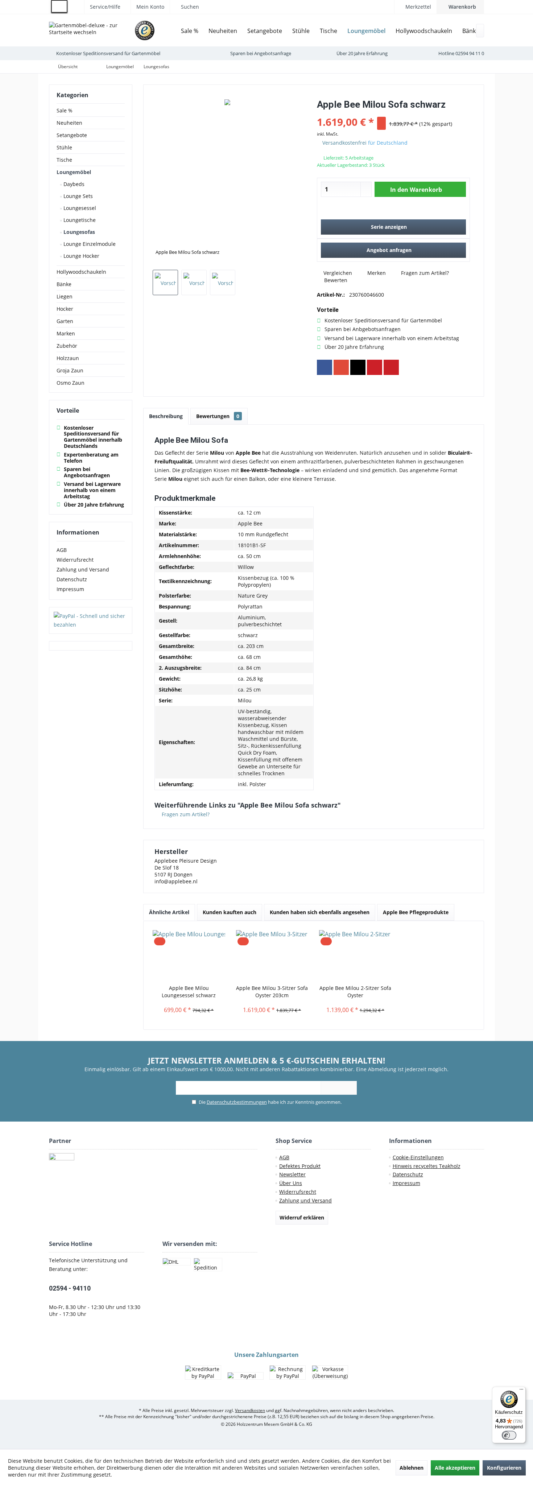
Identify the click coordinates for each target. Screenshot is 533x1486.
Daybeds (73, 184)
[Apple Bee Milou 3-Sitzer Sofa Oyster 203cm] (272, 955)
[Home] (170, 31)
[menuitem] (460, 7)
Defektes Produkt (300, 1166)
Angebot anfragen (389, 250)
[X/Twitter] (357, 367)
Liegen (65, 296)
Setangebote (72, 135)
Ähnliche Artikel (169, 912)
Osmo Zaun (70, 382)
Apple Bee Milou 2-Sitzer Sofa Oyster (355, 992)
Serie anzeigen (389, 226)
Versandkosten (250, 1410)
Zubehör (67, 345)
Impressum (70, 589)
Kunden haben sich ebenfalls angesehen (319, 912)
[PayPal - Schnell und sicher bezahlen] (91, 620)
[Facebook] (324, 367)
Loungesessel (79, 208)
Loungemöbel (74, 172)
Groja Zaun (70, 370)
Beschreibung (166, 416)
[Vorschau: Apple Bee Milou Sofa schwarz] (165, 282)
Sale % (65, 110)
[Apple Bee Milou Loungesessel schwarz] (189, 955)
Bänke (64, 284)
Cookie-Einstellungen (418, 1157)
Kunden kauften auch (229, 912)
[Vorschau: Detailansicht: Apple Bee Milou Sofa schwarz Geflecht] (194, 282)
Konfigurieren (504, 1467)
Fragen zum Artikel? (424, 272)
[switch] (509, 1435)
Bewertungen (217, 416)
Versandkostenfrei (344, 142)
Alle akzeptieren (455, 1467)
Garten (65, 321)
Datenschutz (72, 579)
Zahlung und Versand (83, 569)
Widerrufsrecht (75, 559)
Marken (66, 333)
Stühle (64, 147)
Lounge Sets (77, 196)
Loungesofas (78, 231)
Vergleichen (337, 272)
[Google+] (341, 367)
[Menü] (521, 1391)
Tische (64, 159)
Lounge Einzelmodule (89, 243)
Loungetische (79, 219)
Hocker (65, 308)
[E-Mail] (391, 367)
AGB (62, 549)
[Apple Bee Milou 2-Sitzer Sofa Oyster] (355, 955)
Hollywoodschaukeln (81, 271)
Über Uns (290, 1183)
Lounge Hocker (80, 255)
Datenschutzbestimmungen (237, 1102)
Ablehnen (411, 1467)
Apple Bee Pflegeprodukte (416, 912)
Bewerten (335, 280)
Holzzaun (68, 358)
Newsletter (292, 1174)
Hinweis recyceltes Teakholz (426, 1166)
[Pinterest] (374, 367)
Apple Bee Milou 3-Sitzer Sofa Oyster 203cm (272, 992)
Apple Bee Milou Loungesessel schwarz (189, 992)
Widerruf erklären (302, 1217)
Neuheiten (69, 122)
